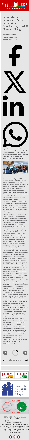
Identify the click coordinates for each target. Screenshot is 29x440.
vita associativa (13, 37)
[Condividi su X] (15, 94)
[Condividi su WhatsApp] (15, 147)
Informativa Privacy (14, 433)
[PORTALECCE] (14, 5)
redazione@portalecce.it (14, 422)
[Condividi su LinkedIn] (15, 120)
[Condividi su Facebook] (15, 68)
